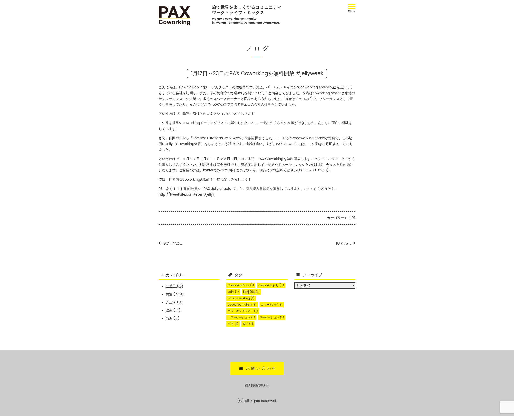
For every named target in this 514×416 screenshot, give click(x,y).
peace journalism (242, 305)
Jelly (233, 292)
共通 (352, 218)
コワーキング (272, 305)
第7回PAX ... (173, 244)
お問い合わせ (261, 368)
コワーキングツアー (243, 311)
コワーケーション (241, 317)
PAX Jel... (343, 244)
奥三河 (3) (174, 302)
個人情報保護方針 (257, 385)
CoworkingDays (241, 285)
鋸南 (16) (173, 310)
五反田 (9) (174, 286)
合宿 (233, 324)
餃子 (248, 324)
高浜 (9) (173, 318)
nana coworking (241, 298)
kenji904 (251, 292)
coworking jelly (271, 285)
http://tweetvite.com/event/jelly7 (187, 194)
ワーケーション (271, 317)
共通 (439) (175, 294)
